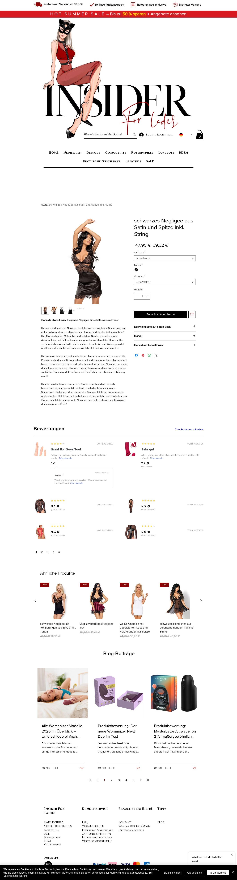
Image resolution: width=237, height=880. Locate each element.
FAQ (84, 822)
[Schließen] (233, 872)
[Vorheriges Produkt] (35, 601)
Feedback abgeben (131, 830)
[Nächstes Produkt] (201, 601)
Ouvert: (139, 276)
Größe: (139, 252)
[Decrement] (137, 296)
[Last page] (148, 780)
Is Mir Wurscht (218, 872)
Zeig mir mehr (65, 458)
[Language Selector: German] (186, 135)
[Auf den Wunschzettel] (192, 314)
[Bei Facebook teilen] (136, 355)
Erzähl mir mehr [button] (172, 872)
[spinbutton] (142, 296)
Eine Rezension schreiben (189, 429)
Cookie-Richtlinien (58, 826)
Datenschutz (53, 822)
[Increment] (147, 296)
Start (44, 204)
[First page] (90, 780)
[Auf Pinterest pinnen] (143, 355)
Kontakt (125, 822)
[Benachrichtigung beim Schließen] (231, 855)
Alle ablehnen (194, 872)
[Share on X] (156, 355)
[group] (118, 610)
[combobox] (165, 258)
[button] (200, 134)
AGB (47, 834)
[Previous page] (97, 780)
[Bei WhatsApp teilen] (149, 355)
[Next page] (141, 780)
